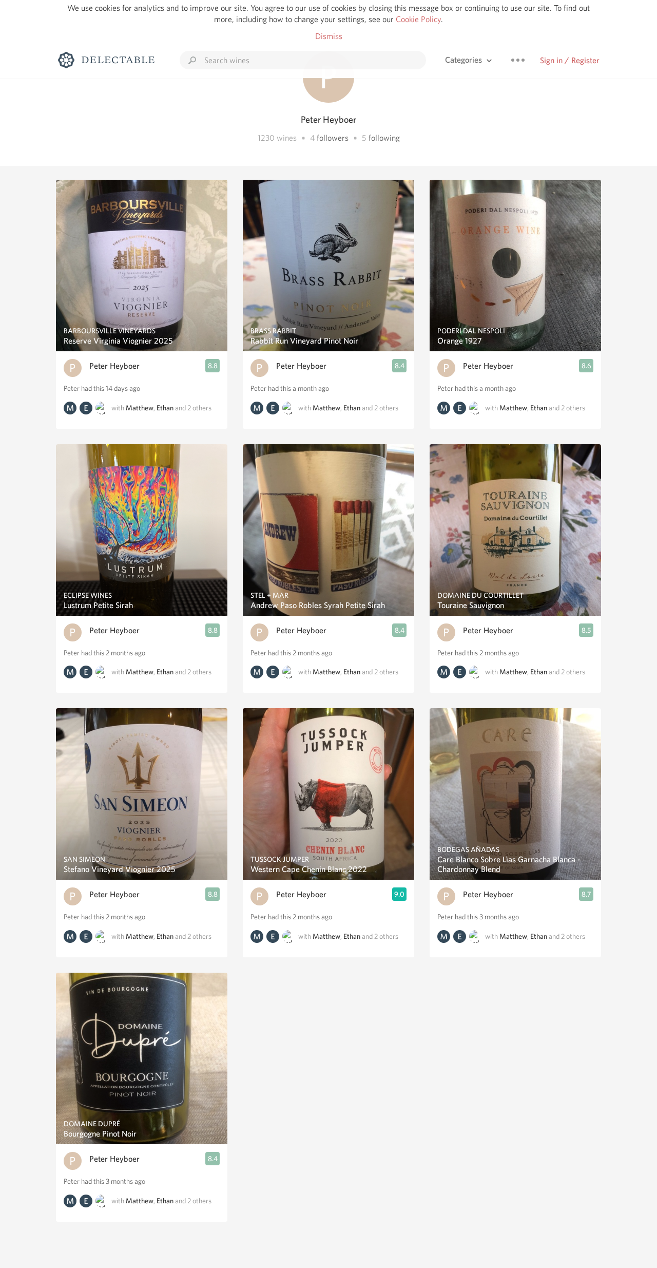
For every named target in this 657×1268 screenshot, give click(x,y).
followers (333, 138)
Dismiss (328, 36)
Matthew (139, 408)
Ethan (165, 408)
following (384, 138)
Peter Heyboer (114, 366)
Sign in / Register (570, 60)
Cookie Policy (418, 19)
